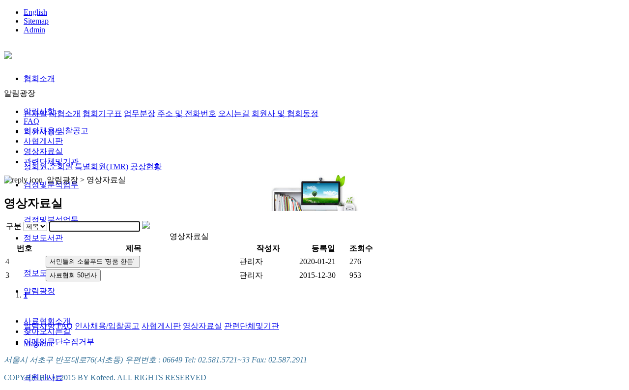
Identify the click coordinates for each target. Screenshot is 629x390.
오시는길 (234, 113)
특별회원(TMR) (101, 166)
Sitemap (36, 21)
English (35, 12)
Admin (34, 30)
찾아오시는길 (47, 331)
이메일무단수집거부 (59, 341)
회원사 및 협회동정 (285, 113)
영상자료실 (202, 326)
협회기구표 (102, 113)
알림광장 (39, 291)
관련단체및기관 (251, 326)
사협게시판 (161, 326)
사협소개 (65, 113)
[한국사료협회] (8, 53)
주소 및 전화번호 (186, 113)
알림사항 (39, 111)
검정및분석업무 (51, 219)
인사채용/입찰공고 (107, 326)
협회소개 (39, 78)
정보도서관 (43, 238)
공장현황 (146, 166)
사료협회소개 (47, 321)
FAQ (31, 121)
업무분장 (139, 113)
